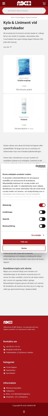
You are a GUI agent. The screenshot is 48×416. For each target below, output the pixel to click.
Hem (12, 17)
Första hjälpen (20, 17)
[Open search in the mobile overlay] (24, 11)
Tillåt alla (24, 242)
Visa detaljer (36, 235)
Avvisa (24, 248)
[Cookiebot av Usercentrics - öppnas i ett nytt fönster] (35, 166)
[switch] (42, 212)
